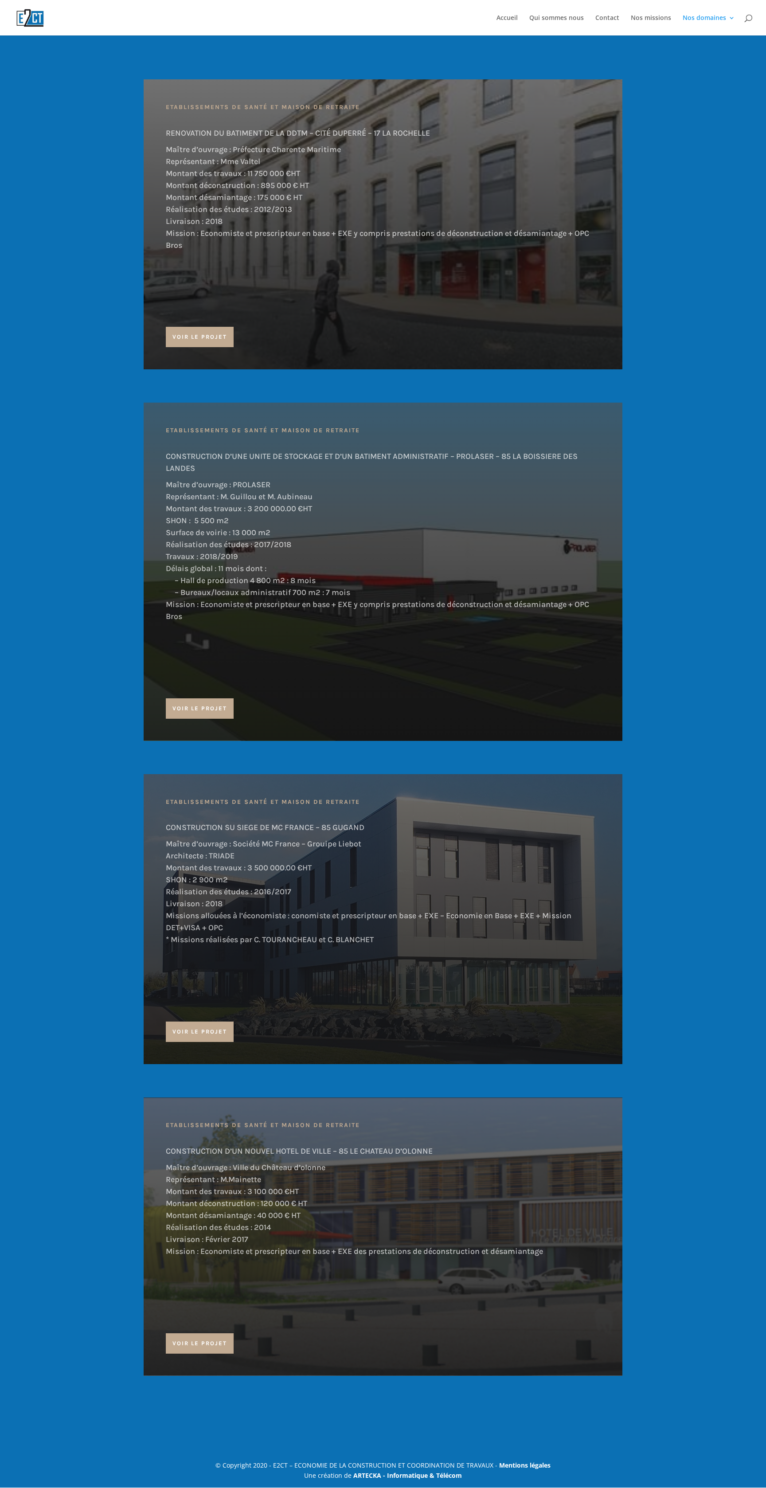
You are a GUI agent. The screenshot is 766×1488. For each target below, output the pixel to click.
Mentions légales (525, 1465)
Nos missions (651, 18)
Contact (607, 18)
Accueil (507, 18)
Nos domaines (704, 18)
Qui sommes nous (556, 18)
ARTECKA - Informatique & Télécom (407, 1475)
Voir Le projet (199, 336)
